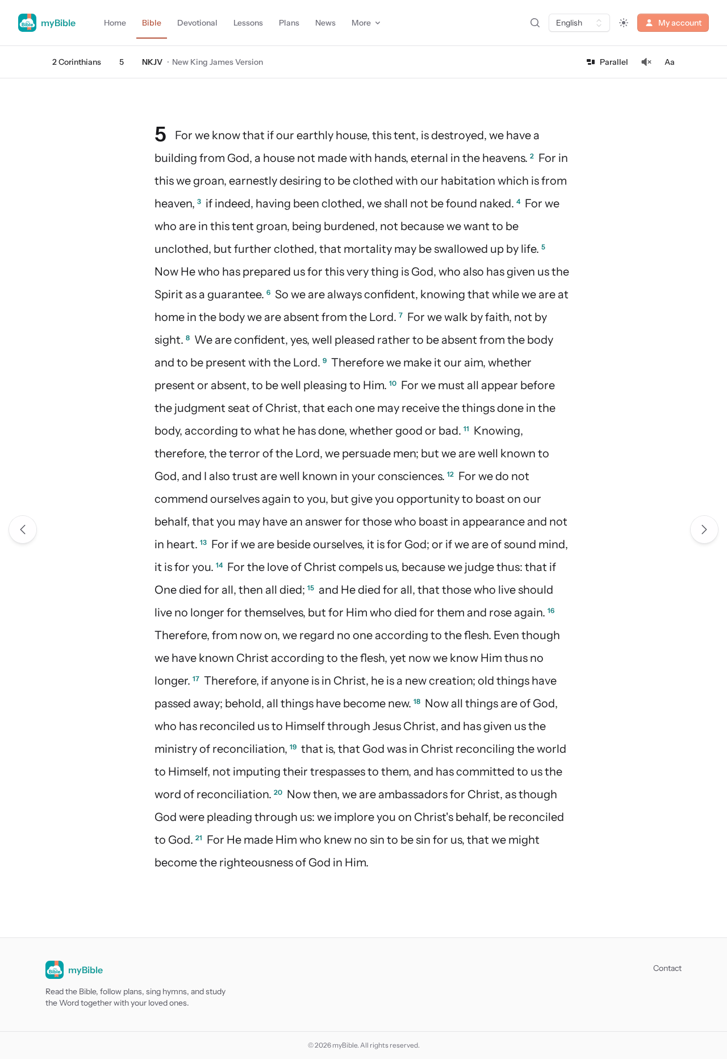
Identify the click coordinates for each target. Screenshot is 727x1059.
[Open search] (535, 23)
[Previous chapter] (22, 529)
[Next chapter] (704, 529)
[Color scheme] (624, 23)
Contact (667, 968)
